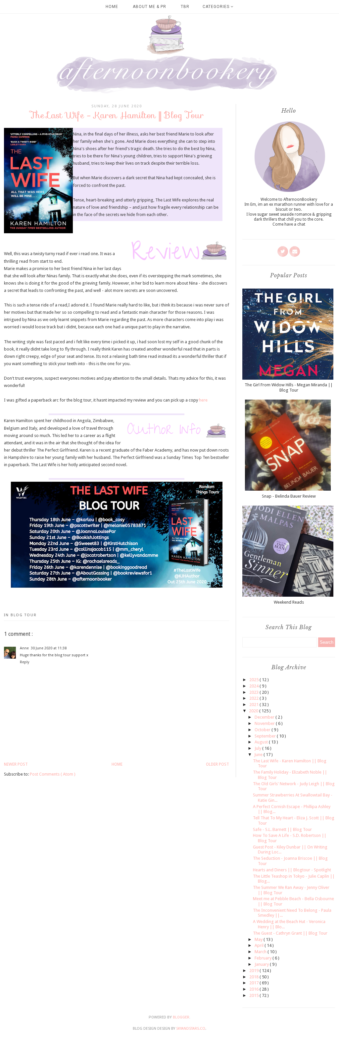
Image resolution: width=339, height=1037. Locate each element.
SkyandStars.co (190, 1028)
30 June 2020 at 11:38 (49, 648)
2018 (254, 976)
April (260, 945)
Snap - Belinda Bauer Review (289, 496)
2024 (254, 685)
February (263, 957)
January (262, 964)
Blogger (181, 1017)
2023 (254, 692)
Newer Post (16, 764)
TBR (185, 6)
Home (112, 6)
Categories (217, 6)
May (259, 939)
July (258, 748)
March (261, 951)
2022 (254, 698)
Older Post (217, 764)
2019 (254, 970)
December (265, 717)
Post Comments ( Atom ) (52, 774)
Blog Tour (24, 615)
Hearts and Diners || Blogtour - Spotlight (292, 869)
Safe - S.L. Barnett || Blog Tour (282, 829)
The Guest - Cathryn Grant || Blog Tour (290, 933)
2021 (254, 704)
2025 (254, 679)
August (262, 741)
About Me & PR (149, 6)
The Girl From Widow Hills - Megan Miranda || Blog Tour (289, 387)
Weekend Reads (289, 602)
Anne (24, 648)
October (263, 729)
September (266, 736)
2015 (254, 995)
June (259, 754)
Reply (24, 662)
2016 (254, 989)
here (203, 400)
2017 (254, 982)
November (265, 723)
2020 (254, 710)
